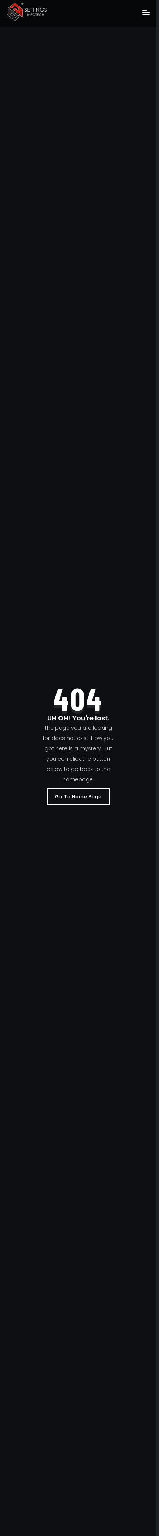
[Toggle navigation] (146, 13)
